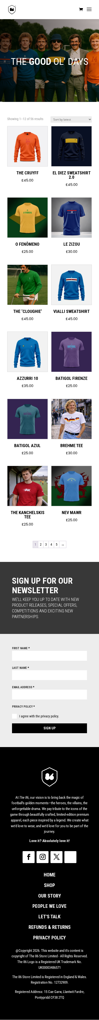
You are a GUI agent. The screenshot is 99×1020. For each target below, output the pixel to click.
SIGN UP (49, 728)
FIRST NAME (21, 648)
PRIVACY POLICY (23, 706)
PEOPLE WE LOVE (49, 906)
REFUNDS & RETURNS (50, 927)
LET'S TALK (49, 917)
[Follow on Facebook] (29, 857)
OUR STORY (49, 896)
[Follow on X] (56, 857)
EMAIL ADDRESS (23, 687)
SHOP (49, 885)
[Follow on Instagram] (43, 857)
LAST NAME (20, 668)
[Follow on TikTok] (70, 857)
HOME (50, 875)
